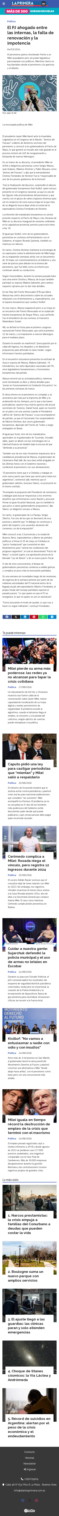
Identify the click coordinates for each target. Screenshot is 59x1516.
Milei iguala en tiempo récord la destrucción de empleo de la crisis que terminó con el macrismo (29, 1126)
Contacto (29, 1452)
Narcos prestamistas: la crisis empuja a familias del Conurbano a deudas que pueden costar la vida (29, 1224)
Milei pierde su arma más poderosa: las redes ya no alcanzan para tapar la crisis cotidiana (29, 674)
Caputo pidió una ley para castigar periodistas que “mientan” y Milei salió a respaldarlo (29, 770)
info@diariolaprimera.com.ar (29, 1490)
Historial (29, 1457)
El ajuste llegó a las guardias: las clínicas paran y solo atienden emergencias (26, 1325)
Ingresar (31, 1469)
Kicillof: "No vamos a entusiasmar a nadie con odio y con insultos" (28, 1042)
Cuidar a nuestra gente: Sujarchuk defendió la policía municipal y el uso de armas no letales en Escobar (29, 957)
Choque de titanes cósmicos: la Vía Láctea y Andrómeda (29, 1375)
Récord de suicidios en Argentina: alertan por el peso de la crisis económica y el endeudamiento (29, 1427)
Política (11, 21)
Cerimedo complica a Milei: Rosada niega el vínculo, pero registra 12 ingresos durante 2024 (28, 862)
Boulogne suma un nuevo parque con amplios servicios (25, 1276)
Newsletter (29, 1463)
